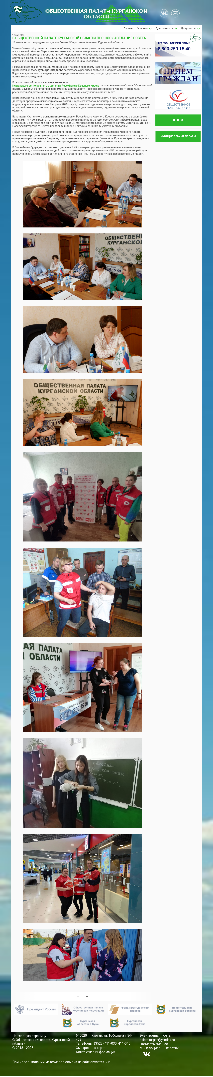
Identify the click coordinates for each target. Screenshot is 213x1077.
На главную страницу (29, 1036)
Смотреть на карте (90, 1048)
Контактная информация (95, 1052)
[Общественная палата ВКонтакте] (164, 13)
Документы (188, 28)
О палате (142, 28)
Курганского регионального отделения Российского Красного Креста (55, 85)
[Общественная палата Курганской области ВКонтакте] (146, 1054)
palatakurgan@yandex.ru (157, 1040)
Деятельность (164, 28)
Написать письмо (154, 1044)
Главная (128, 28)
